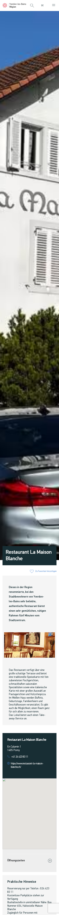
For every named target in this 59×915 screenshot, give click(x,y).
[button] (32, 6)
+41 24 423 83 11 (19, 757)
